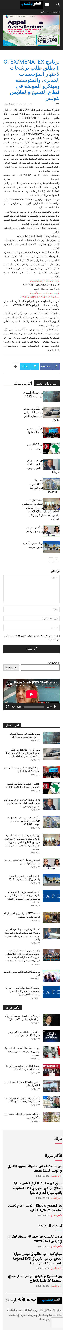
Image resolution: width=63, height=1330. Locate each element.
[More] (15, 366)
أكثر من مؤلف (22, 383)
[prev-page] (56, 559)
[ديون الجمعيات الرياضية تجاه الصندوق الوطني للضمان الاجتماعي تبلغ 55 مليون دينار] (51, 1052)
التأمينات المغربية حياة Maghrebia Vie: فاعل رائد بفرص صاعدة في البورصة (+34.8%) (23, 821)
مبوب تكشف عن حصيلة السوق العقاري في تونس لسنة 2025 (35, 1168)
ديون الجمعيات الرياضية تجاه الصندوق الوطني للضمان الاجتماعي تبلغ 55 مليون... (22, 1051)
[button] (46, 4)
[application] (31, 694)
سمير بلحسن (10, 103)
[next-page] (51, 559)
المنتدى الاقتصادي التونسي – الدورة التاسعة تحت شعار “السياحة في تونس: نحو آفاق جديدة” (23, 991)
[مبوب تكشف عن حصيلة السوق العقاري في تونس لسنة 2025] (51, 396)
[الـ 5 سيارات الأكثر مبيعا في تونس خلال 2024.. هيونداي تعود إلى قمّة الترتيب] (51, 1036)
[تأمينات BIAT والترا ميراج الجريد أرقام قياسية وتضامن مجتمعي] (51, 917)
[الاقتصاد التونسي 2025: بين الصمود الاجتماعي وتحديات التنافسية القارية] (51, 448)
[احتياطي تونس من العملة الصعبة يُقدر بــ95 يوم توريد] (51, 1117)
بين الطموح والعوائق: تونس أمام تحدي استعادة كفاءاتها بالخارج (35, 1208)
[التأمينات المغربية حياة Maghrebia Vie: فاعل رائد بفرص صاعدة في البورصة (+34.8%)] (51, 484)
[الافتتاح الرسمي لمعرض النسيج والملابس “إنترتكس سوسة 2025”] (51, 547)
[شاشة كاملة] (7, 706)
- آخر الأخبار (44, 12)
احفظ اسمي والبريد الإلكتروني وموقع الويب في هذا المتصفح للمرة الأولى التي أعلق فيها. (32, 637)
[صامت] (13, 706)
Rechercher (53, 662)
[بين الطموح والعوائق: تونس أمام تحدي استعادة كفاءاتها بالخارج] (51, 432)
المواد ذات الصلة (47, 383)
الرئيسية (56, 12)
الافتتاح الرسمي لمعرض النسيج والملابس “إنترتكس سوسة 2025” (41, 547)
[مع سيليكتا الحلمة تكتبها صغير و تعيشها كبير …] (51, 976)
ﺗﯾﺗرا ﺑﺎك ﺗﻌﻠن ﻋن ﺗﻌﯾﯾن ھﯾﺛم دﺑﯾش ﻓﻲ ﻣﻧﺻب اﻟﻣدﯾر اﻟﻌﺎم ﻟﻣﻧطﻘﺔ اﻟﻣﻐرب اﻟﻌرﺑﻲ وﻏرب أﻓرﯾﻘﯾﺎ (22, 803)
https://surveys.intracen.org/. (44, 280)
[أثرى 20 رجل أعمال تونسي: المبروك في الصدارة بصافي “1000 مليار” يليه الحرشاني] (51, 1020)
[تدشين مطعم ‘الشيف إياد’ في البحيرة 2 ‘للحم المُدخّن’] (51, 1086)
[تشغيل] (55, 706)
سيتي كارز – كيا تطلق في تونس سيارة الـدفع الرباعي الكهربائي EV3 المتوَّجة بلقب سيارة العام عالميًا (23, 753)
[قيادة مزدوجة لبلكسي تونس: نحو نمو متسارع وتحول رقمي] (51, 531)
